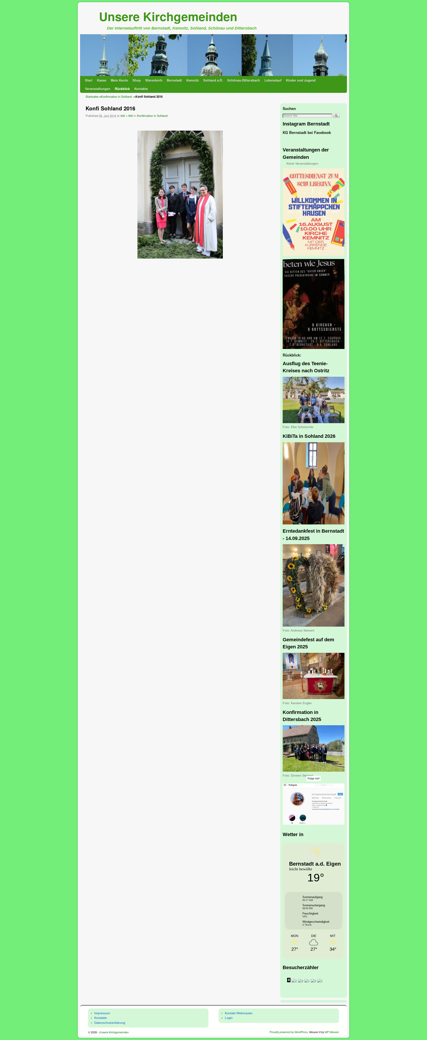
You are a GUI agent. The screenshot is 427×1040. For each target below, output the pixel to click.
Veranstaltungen (97, 88)
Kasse (101, 80)
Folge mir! (314, 778)
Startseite (92, 96)
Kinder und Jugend (301, 80)
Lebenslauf (273, 80)
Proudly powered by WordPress (289, 1032)
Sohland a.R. (213, 80)
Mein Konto (119, 80)
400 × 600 (126, 116)
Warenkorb (153, 80)
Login (229, 1018)
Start (89, 80)
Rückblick (122, 88)
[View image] (180, 194)
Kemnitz (192, 80)
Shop (137, 80)
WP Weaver (332, 1032)
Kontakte (141, 88)
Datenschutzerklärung (109, 1022)
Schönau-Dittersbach (243, 80)
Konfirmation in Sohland (116, 96)
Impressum (102, 1013)
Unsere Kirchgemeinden (168, 16)
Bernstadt (174, 80)
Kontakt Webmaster (239, 1013)
